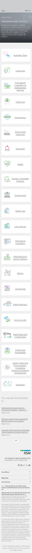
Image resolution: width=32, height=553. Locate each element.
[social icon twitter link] (27, 465)
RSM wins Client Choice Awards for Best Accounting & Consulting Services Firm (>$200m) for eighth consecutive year (15, 420)
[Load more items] (16, 440)
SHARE (26, 10)
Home (3, 11)
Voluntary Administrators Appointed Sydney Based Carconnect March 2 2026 (15, 431)
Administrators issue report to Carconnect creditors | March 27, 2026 (14, 409)
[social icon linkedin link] (19, 465)
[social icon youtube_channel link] (29, 465)
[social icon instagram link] (24, 465)
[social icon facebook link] (21, 465)
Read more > (6, 413)
